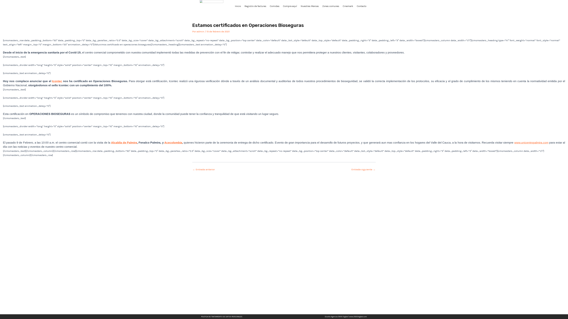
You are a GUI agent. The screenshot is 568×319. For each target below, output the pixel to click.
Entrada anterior (204, 169)
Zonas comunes (330, 6)
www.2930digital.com (358, 317)
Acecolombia (173, 142)
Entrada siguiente (363, 169)
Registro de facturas (255, 6)
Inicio (238, 6)
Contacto (361, 6)
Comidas (274, 6)
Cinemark (348, 6)
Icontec (57, 81)
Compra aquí (290, 6)
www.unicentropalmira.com (531, 142)
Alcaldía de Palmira (124, 142)
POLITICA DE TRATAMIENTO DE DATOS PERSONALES (221, 317)
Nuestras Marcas (310, 6)
